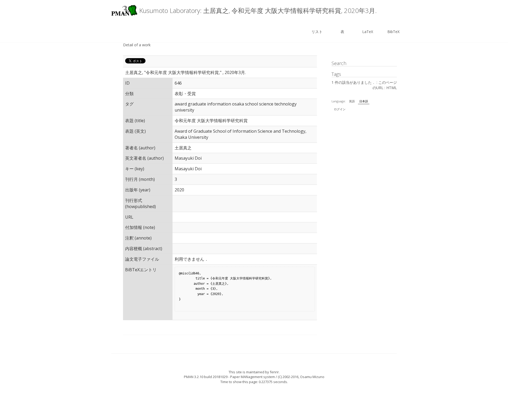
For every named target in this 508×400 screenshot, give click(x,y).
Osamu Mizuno (312, 376)
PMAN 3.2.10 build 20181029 (206, 376)
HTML (391, 87)
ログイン (340, 109)
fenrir (274, 372)
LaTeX (367, 31)
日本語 (363, 101)
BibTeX (393, 31)
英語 (352, 101)
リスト (317, 31)
